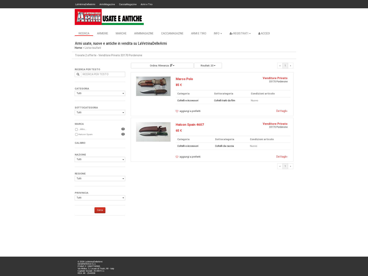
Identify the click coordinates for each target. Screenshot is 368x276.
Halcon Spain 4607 (190, 124)
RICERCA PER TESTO (87, 69)
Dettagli (282, 110)
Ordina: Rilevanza (159, 65)
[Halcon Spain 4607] (153, 131)
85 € (179, 85)
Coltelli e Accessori (187, 100)
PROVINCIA (81, 192)
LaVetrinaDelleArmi (85, 4)
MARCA (79, 123)
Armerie (102, 33)
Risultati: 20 (207, 65)
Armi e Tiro (146, 4)
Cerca (100, 210)
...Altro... (82, 129)
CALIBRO (80, 142)
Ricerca (84, 33)
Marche (121, 33)
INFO (217, 33)
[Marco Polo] (153, 86)
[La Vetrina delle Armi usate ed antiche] (109, 17)
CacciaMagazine (127, 4)
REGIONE (80, 173)
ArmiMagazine (107, 4)
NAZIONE (80, 154)
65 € (179, 130)
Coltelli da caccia (224, 146)
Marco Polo (184, 79)
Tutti (78, 93)
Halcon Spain (85, 134)
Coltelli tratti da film (224, 100)
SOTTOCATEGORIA (86, 107)
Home (78, 47)
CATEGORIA (82, 88)
